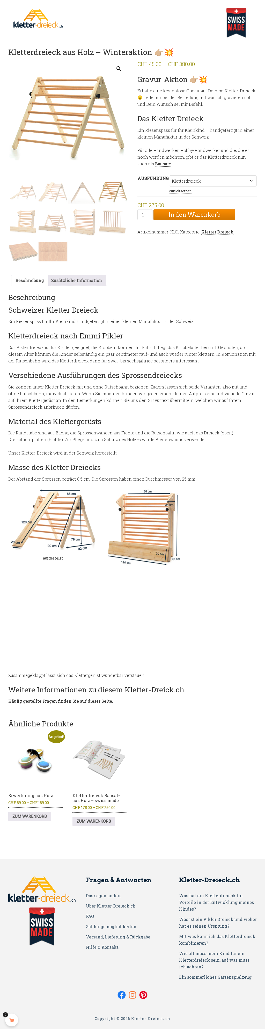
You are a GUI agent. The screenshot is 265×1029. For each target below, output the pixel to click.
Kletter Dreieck (217, 231)
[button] (118, 68)
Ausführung (153, 178)
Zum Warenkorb (29, 816)
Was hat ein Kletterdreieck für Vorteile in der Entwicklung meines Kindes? (216, 902)
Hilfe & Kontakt (102, 947)
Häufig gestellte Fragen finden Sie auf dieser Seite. (60, 701)
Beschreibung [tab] (30, 280)
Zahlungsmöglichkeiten (111, 926)
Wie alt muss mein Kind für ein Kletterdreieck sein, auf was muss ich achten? (214, 960)
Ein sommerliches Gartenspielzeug (215, 977)
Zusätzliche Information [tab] (76, 280)
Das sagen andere (104, 895)
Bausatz (163, 163)
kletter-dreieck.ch (236, 23)
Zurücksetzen (180, 191)
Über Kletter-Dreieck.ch (111, 906)
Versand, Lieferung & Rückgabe (118, 936)
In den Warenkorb (194, 214)
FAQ (90, 916)
